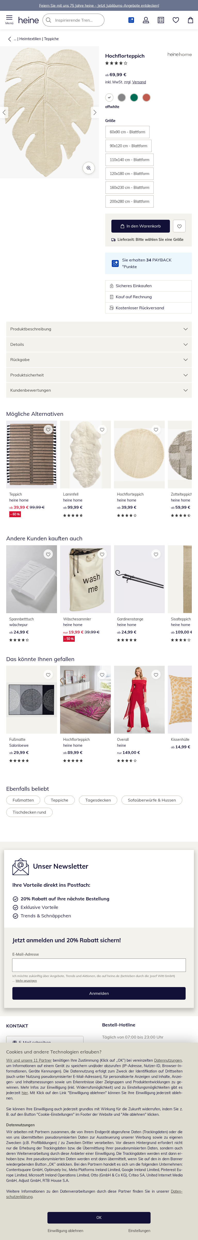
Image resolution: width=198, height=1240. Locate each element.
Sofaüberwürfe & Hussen (152, 800)
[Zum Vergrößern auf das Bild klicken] (88, 168)
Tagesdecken (98, 800)
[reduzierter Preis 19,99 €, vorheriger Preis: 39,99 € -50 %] (85, 579)
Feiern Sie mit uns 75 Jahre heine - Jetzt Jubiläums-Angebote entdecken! (99, 5)
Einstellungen (139, 1230)
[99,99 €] (85, 455)
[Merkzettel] (175, 20)
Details (17, 344)
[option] (109, 97)
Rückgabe (20, 359)
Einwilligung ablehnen (65, 1230)
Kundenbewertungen (30, 390)
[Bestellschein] (160, 20)
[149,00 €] (139, 700)
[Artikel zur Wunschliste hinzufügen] (179, 226)
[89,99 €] (85, 700)
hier (25, 1093)
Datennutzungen (168, 1060)
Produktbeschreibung (30, 328)
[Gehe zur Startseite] (29, 20)
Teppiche (51, 39)
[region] (99, 1141)
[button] (9, 20)
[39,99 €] (139, 455)
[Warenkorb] (190, 20)
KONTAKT (17, 1026)
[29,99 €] (31, 700)
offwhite (112, 106)
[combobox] (81, 20)
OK (99, 1217)
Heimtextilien (30, 39)
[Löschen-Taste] (99, 20)
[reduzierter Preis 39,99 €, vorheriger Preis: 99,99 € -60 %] (31, 455)
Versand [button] (139, 82)
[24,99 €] (31, 579)
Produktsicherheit (27, 374)
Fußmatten (23, 800)
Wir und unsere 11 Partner (29, 1060)
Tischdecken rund (29, 812)
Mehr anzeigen (26, 980)
